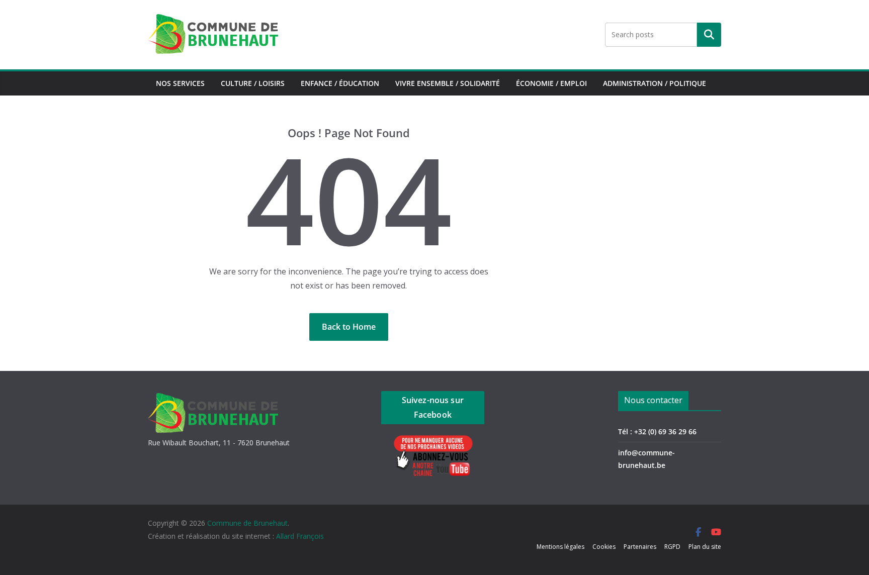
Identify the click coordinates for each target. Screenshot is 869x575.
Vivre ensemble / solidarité (447, 83)
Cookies (604, 546)
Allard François (300, 536)
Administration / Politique (654, 83)
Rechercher (709, 34)
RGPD (672, 546)
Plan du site (704, 546)
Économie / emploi (551, 83)
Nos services (180, 83)
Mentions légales (560, 546)
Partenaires (640, 546)
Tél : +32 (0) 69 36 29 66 (657, 431)
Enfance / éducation (340, 83)
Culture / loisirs (253, 83)
